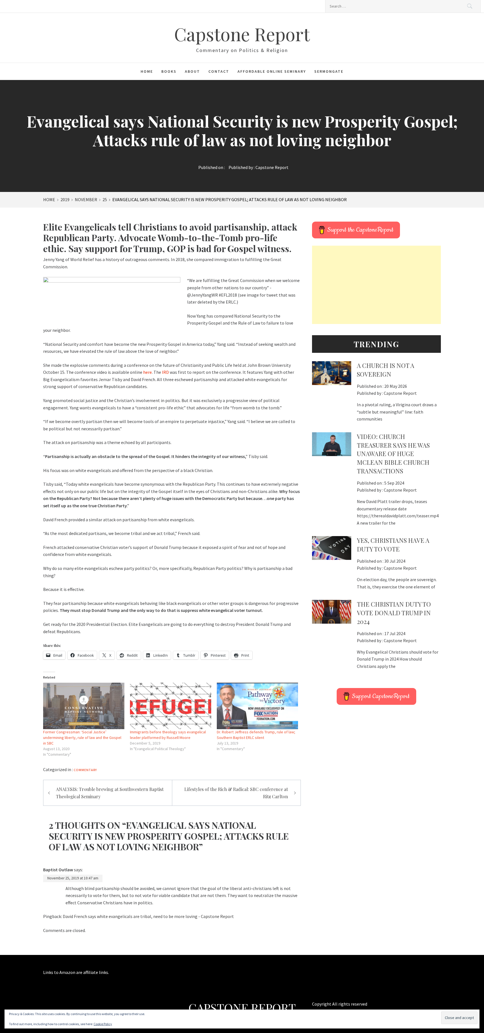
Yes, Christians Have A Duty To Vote (393, 544)
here (147, 372)
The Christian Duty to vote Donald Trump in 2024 (394, 613)
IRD (165, 372)
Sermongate (328, 71)
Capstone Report (242, 34)
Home (147, 71)
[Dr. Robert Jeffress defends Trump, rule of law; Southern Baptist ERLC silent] (257, 706)
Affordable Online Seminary (272, 71)
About (192, 71)
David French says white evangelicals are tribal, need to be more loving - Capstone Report (148, 916)
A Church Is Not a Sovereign (385, 369)
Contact (218, 71)
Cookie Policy (103, 1024)
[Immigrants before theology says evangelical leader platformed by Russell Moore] (170, 706)
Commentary (85, 770)
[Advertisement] (376, 285)
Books (168, 71)
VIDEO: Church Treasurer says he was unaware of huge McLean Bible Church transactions (393, 453)
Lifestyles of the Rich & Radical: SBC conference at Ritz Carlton (236, 792)
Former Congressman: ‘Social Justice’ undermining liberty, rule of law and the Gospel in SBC (82, 737)
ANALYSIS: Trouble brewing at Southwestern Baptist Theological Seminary (110, 792)
